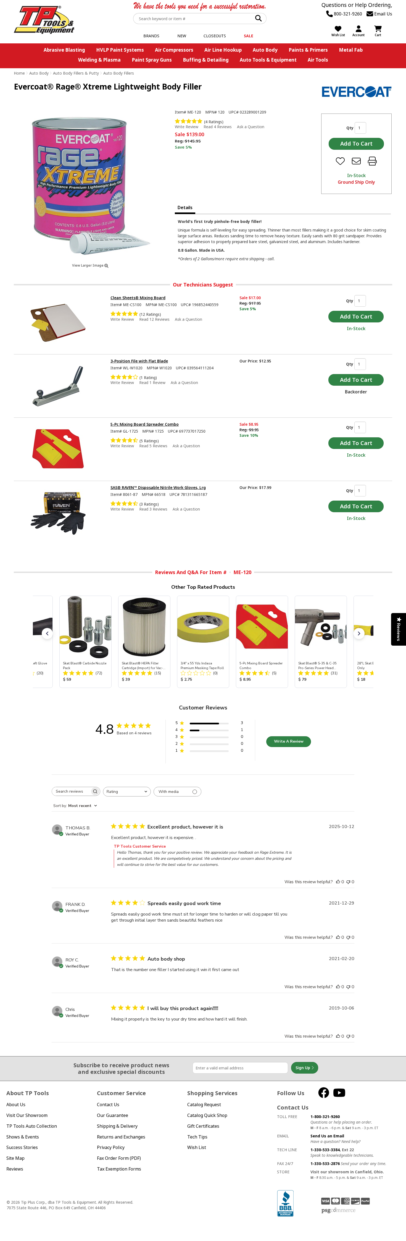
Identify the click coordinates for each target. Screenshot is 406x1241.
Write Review (186, 126)
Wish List (196, 1147)
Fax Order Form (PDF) (119, 1158)
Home (19, 73)
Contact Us (108, 1104)
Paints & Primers (308, 50)
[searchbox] (71, 791)
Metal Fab (351, 50)
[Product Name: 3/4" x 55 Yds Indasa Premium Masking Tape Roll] (203, 642)
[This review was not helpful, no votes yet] (348, 882)
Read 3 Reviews (153, 509)
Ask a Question (250, 127)
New (181, 35)
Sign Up (303, 1067)
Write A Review (289, 741)
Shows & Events (22, 1137)
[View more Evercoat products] (356, 91)
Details (185, 207)
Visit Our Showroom (27, 1115)
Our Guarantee (112, 1115)
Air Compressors (174, 50)
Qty (350, 127)
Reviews (14, 1169)
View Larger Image (88, 265)
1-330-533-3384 (325, 1149)
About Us (15, 1104)
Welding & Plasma (99, 60)
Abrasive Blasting (64, 50)
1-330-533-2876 (325, 1163)
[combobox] (127, 791)
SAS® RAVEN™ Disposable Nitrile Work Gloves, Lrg (158, 487)
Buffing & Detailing (206, 60)
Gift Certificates (203, 1126)
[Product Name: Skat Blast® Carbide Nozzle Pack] (85, 642)
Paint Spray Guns (152, 60)
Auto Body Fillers (118, 73)
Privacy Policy (111, 1147)
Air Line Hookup (223, 50)
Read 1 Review (152, 382)
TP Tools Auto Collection (31, 1126)
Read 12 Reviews (154, 319)
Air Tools (318, 60)
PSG (338, 1210)
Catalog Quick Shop (207, 1115)
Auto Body (265, 50)
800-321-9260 (347, 14)
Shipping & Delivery (117, 1126)
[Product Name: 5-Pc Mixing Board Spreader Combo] (262, 642)
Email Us (382, 14)
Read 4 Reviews (218, 126)
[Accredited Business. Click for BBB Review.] (285, 1203)
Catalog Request (204, 1104)
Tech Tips (197, 1137)
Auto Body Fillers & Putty (76, 73)
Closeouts (215, 35)
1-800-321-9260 (325, 1116)
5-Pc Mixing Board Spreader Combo (144, 424)
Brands (151, 35)
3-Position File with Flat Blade (139, 361)
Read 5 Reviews (153, 445)
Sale (248, 35)
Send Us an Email (327, 1136)
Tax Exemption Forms (119, 1169)
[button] (47, 633)
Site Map (15, 1158)
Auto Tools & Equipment (268, 60)
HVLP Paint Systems (120, 50)
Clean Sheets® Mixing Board (137, 297)
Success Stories (22, 1147)
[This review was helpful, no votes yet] (338, 882)
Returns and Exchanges (121, 1137)
